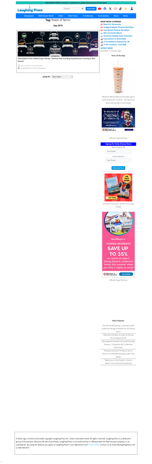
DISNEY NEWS (107, 48)
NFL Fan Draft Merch (112, 33)
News (116, 16)
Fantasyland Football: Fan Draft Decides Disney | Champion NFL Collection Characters (118, 344)
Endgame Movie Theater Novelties (118, 27)
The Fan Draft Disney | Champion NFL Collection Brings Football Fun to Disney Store (118, 328)
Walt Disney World (46, 16)
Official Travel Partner (118, 138)
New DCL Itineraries (112, 24)
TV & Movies (87, 16)
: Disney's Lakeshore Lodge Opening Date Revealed (76, 3)
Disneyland (28, 16)
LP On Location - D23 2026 (114, 44)
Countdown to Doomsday (114, 39)
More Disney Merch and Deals (118, 103)
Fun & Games (103, 16)
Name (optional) (118, 147)
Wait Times (72, 16)
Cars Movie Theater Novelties (116, 30)
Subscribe (91, 9)
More (125, 16)
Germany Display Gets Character (117, 36)
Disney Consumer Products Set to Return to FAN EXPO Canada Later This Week (118, 354)
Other (60, 16)
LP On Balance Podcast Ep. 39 (116, 41)
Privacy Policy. (94, 445)
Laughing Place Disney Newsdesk (33, 68)
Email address (118, 156)
